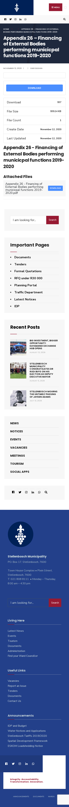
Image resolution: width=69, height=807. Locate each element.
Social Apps (19, 472)
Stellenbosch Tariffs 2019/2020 (27, 736)
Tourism (17, 464)
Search (52, 220)
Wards (51, 796)
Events (15, 439)
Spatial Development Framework (28, 741)
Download (34, 88)
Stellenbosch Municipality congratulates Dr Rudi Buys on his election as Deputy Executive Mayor (41, 370)
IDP (16, 306)
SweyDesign (36, 68)
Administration (16, 651)
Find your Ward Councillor (23, 656)
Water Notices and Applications (27, 731)
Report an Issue (17, 686)
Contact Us (14, 701)
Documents (22, 257)
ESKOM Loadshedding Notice (25, 746)
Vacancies (18, 448)
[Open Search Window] (63, 19)
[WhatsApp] (25, 19)
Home (6, 29)
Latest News (16, 631)
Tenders (20, 264)
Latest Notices (25, 299)
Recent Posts (25, 327)
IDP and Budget (17, 726)
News (14, 423)
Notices (16, 431)
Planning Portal (25, 285)
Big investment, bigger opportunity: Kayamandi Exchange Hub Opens (44, 344)
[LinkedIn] (20, 19)
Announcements (21, 796)
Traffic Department (28, 292)
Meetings (17, 456)
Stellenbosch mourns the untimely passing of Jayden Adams (43, 394)
